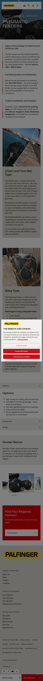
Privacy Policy (23, 339)
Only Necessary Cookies (21, 357)
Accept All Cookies (21, 351)
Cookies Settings (21, 345)
